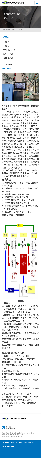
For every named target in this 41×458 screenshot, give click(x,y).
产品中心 (14, 30)
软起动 (10, 456)
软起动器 (16, 456)
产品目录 (20, 30)
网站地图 (4, 451)
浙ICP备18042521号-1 (14, 451)
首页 (9, 30)
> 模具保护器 (8, 64)
